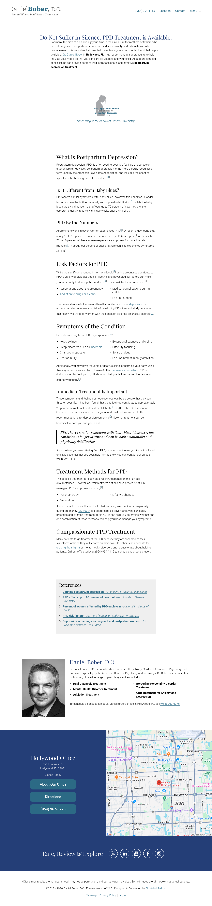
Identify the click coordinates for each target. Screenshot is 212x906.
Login (122, 895)
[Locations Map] (159, 783)
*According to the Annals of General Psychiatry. (106, 121)
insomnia (96, 347)
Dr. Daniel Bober (72, 54)
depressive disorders (124, 370)
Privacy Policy (108, 895)
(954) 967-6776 (170, 703)
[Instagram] (159, 853)
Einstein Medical (156, 888)
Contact (180, 10)
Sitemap (91, 895)
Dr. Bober (84, 510)
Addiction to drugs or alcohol (78, 294)
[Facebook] (147, 853)
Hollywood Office (53, 757)
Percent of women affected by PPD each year (92, 606)
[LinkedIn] (124, 853)
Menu (193, 11)
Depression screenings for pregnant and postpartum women (101, 621)
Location (165, 10)
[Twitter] (113, 853)
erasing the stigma (68, 547)
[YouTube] (136, 853)
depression (136, 304)
